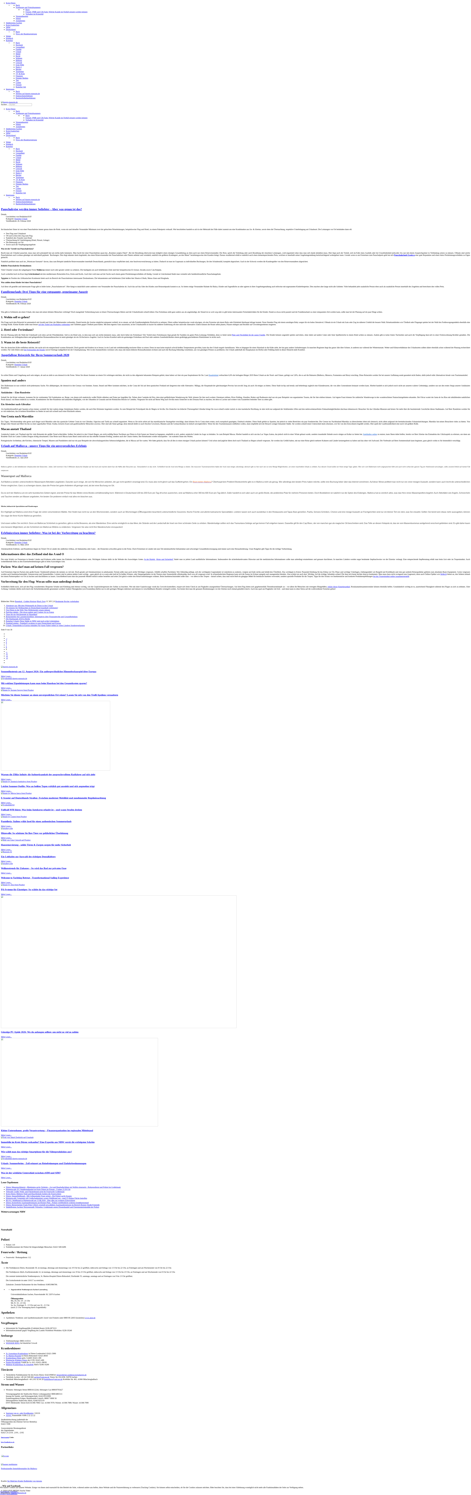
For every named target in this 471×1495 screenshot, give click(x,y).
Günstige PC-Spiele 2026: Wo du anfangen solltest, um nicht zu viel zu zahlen (39, 1032)
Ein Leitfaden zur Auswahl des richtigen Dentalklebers (28, 856)
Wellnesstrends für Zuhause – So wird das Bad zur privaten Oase (33, 868)
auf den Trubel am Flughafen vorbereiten (54, 324)
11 (7, 654)
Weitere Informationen (8, 1494)
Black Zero (41, 601)
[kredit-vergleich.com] (5, 1456)
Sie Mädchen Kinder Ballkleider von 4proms (24, 1481)
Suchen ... (5, 104)
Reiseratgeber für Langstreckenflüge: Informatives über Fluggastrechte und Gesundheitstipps (42, 617)
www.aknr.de (90, 1318)
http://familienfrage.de (7, 1442)
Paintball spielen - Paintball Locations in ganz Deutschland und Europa (33, 623)
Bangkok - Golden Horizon (25, 601)
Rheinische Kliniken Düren (16, 1360)
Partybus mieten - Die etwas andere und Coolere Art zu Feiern (30, 612)
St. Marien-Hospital (13, 1356)
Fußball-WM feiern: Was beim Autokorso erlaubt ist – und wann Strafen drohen (41, 809)
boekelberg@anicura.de (53, 1379)
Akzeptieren (4, 1492)
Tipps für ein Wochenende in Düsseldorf (21, 614)
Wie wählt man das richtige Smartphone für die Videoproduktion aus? (36, 1151)
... (6, 638)
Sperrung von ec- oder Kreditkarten (19, 1413)
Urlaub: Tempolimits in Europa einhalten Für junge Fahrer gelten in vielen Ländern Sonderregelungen (45, 625)
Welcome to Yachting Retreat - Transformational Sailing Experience (35, 877)
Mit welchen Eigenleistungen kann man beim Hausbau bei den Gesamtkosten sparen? (44, 683)
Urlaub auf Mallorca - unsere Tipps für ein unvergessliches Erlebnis (44, 445)
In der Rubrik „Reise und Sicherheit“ (159, 559)
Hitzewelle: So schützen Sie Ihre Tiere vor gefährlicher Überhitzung (34, 833)
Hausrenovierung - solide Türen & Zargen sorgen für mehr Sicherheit (36, 845)
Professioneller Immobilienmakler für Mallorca (19, 1469)
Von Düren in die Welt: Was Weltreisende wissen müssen (28, 610)
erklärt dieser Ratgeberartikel (339, 587)
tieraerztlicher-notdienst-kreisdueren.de (71, 1375)
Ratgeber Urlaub (20, 219)
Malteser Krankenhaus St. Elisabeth (19, 1365)
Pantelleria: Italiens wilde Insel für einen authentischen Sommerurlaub (36, 821)
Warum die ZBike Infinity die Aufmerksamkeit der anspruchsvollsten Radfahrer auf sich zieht (48, 774)
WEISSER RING (13, 1343)
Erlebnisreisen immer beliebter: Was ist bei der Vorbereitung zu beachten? (48, 532)
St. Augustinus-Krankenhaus (17, 1353)
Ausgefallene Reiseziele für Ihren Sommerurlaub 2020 (35, 355)
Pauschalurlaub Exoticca (404, 255)
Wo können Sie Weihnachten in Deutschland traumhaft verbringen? (32, 608)
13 (7, 658)
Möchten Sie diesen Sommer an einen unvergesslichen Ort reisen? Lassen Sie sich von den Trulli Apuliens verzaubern (59, 695)
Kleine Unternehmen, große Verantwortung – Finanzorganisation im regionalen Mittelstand (47, 1130)
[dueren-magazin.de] (9, 102)
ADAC (9, 1415)
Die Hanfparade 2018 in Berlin (18, 619)
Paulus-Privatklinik (13, 1362)
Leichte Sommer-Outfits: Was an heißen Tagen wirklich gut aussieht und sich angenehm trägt (48, 786)
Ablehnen (13, 1492)
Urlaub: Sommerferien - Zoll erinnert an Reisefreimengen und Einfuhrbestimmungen (43, 1163)
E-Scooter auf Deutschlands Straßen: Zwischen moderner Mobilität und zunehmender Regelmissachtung (53, 798)
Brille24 (443, 574)
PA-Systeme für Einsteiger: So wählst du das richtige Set (29, 889)
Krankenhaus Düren (14, 1358)
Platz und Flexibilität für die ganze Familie (248, 335)
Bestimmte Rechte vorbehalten (67, 601)
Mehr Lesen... (6, 676)
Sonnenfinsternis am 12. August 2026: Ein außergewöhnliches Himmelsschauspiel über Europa (48, 671)
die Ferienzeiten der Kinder (34, 350)
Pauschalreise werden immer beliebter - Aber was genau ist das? (41, 209)
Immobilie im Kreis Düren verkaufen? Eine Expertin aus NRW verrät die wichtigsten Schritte (48, 1142)
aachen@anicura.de (41, 1377)
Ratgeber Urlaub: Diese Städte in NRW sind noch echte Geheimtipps (32, 621)
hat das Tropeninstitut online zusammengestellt (391, 576)
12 (7, 656)
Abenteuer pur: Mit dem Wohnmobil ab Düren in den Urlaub (29, 606)
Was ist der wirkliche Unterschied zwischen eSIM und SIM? (31, 1173)
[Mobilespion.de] (9, 1464)
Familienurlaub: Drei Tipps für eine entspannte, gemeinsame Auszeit (44, 291)
